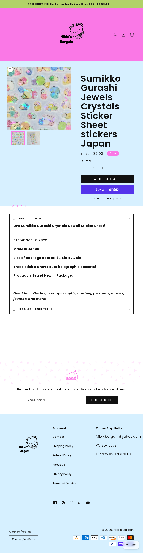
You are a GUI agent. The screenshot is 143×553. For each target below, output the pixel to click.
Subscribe (101, 400)
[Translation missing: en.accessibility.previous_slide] (12, 99)
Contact (58, 437)
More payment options (107, 198)
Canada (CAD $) (21, 539)
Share (21, 206)
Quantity (86, 160)
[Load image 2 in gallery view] (33, 138)
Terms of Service (65, 483)
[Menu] (11, 35)
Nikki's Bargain (124, 530)
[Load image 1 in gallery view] (18, 138)
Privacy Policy (62, 474)
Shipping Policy (63, 446)
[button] (115, 35)
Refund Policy (62, 455)
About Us (59, 465)
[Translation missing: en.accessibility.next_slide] (66, 99)
